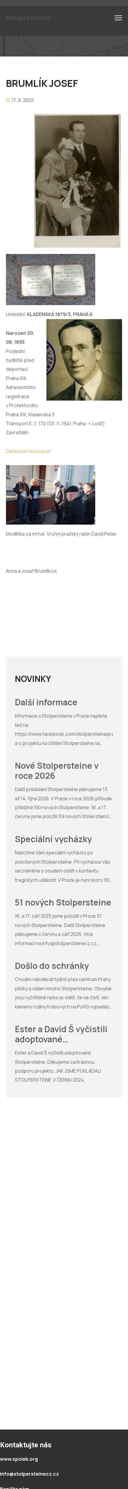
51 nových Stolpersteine (63, 903)
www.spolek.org (19, 1459)
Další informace (46, 702)
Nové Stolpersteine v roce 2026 (57, 771)
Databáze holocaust (28, 451)
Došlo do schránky (52, 966)
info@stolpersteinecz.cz (29, 1474)
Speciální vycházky (53, 839)
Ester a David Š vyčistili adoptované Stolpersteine (61, 1034)
